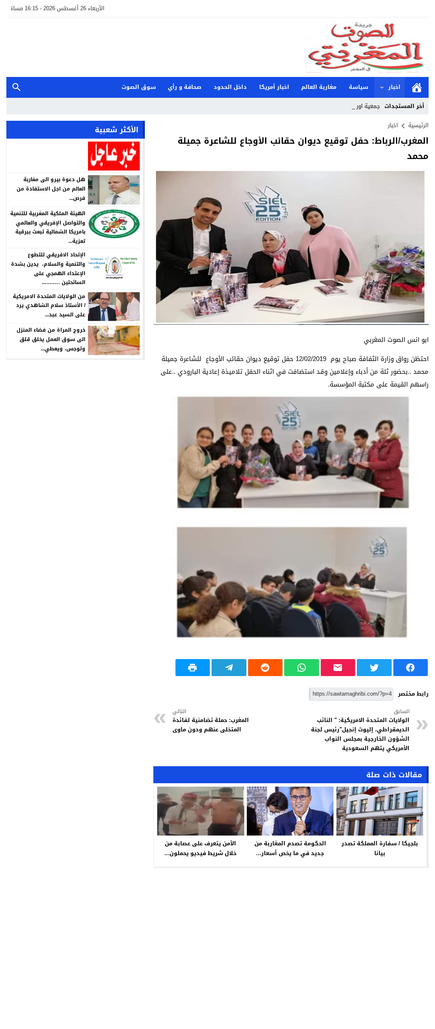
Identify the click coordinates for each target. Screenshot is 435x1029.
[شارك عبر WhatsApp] (301, 667)
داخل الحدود (230, 87)
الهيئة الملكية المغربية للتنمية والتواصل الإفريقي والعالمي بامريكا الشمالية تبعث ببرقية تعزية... (47, 227)
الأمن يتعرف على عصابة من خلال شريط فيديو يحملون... (200, 848)
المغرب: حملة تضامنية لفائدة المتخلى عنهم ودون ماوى (210, 721)
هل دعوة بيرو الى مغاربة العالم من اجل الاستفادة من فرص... (51, 188)
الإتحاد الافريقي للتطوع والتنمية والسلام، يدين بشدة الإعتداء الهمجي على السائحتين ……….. (48, 268)
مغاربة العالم (318, 87)
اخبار (394, 87)
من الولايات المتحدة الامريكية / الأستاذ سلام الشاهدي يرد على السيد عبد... (49, 305)
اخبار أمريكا (274, 87)
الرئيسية (416, 87)
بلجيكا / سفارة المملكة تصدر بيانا (380, 848)
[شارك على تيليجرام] (229, 667)
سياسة (358, 87)
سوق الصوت (138, 87)
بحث (16, 87)
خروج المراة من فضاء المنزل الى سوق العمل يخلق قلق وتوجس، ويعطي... (51, 339)
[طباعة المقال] (193, 667)
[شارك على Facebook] (410, 667)
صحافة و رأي (184, 87)
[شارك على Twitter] (374, 667)
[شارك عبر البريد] (338, 667)
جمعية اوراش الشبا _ (355, 106)
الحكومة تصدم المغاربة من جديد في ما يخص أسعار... (290, 848)
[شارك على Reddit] (265, 667)
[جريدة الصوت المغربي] (217, 47)
